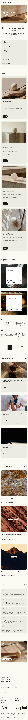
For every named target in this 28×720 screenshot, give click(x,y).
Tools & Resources (5, 689)
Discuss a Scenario (5, 692)
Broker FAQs (3, 690)
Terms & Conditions (5, 698)
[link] (5, 116)
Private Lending (5, 677)
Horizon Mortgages (6, 676)
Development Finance (6, 679)
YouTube (17, 700)
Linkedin (17, 698)
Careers (16, 690)
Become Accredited (5, 687)
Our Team (16, 689)
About (16, 687)
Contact (2, 702)
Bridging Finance (5, 681)
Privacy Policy (3, 700)
